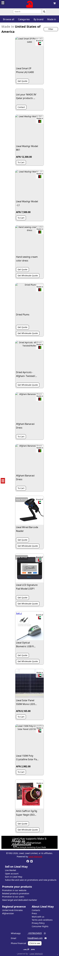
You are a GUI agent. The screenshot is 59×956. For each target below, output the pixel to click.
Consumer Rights (40, 926)
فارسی (26, 948)
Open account (11, 873)
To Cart (21, 162)
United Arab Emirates (12, 910)
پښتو (33, 948)
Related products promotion (15, 893)
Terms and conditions (42, 919)
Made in (51, 19)
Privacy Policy (38, 923)
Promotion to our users (13, 896)
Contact (21, 107)
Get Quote (22, 81)
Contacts (36, 910)
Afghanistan (8, 913)
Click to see (34, 943)
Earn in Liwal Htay (13, 876)
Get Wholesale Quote (28, 275)
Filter (50, 29)
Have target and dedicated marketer (19, 900)
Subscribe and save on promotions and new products (30, 880)
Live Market (10, 870)
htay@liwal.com (35, 938)
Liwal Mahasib (35, 856)
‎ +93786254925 (34, 933)
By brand (38, 19)
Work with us (38, 916)
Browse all (8, 19)
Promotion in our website (14, 890)
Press (34, 913)
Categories (24, 19)
